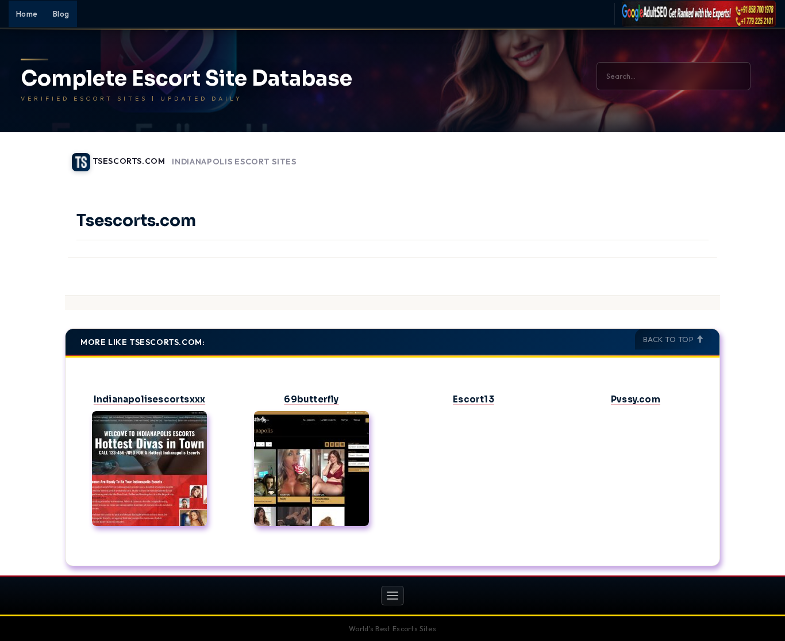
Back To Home (690, 155)
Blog (61, 13)
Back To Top (669, 339)
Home (27, 13)
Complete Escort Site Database (186, 78)
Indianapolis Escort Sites (234, 162)
